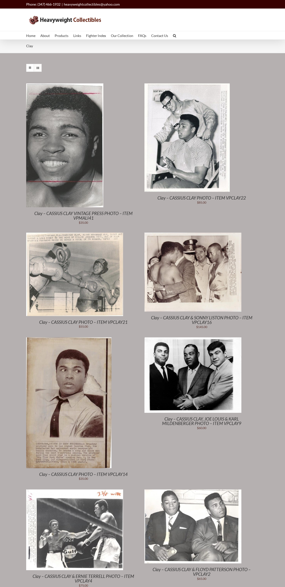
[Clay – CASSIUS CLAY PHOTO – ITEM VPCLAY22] (187, 85)
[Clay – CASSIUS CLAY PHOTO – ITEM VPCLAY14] (68, 339)
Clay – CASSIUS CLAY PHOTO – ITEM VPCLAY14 (83, 474)
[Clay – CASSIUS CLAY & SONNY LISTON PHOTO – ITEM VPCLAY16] (192, 235)
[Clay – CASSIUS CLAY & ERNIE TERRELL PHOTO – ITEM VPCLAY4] (74, 491)
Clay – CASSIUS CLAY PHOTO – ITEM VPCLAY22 (201, 198)
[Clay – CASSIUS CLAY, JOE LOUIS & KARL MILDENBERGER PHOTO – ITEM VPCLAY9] (192, 339)
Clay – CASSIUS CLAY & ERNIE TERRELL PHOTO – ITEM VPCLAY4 (83, 578)
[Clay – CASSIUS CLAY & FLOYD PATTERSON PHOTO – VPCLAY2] (192, 491)
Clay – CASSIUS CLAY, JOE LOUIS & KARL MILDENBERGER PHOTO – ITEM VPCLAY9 (201, 421)
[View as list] (37, 68)
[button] (174, 35)
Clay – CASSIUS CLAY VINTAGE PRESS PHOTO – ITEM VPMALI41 (83, 216)
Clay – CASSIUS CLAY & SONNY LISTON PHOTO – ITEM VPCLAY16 (201, 320)
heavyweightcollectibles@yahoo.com (92, 4)
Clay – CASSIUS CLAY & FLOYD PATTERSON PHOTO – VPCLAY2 (202, 572)
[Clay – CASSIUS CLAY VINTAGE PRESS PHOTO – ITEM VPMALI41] (64, 85)
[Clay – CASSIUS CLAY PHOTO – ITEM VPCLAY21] (74, 235)
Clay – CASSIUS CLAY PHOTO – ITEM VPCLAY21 (83, 322)
